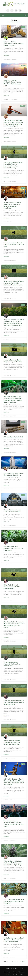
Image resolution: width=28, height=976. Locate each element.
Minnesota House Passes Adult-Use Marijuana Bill (12, 511)
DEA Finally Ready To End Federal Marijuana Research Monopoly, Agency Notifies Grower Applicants (13, 399)
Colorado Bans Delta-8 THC (13, 437)
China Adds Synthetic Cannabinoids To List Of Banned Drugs (12, 587)
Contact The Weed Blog (11, 969)
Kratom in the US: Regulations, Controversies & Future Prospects (13, 43)
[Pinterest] (20, 10)
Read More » (6, 55)
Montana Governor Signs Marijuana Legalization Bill (13, 361)
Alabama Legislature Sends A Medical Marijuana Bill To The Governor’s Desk (14, 702)
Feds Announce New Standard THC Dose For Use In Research (13, 548)
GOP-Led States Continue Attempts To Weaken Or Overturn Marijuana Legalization (12, 205)
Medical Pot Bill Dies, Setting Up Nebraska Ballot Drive (13, 474)
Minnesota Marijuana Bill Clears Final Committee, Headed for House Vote (12, 742)
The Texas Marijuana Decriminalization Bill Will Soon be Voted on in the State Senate (14, 823)
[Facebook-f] (7, 10)
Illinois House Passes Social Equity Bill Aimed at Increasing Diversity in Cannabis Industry (13, 165)
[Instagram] (16, 10)
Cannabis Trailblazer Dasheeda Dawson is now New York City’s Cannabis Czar (12, 83)
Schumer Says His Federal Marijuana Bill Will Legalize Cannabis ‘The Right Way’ (13, 863)
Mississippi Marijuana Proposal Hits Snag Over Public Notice (12, 664)
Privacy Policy (7, 972)
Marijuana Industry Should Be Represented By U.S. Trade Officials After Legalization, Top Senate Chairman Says (14, 322)
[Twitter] (11, 10)
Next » (23, 961)
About (21, 969)
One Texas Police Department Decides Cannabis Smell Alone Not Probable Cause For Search (14, 624)
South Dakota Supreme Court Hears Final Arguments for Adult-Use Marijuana (14, 940)
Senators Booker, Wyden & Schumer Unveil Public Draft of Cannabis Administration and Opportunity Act (13, 123)
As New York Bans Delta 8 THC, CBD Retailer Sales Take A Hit (14, 244)
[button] (2, 15)
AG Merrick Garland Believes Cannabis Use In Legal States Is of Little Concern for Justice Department (14, 782)
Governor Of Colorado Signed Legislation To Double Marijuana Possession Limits (14, 283)
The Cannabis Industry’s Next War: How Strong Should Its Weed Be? (14, 901)
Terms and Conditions (18, 972)
